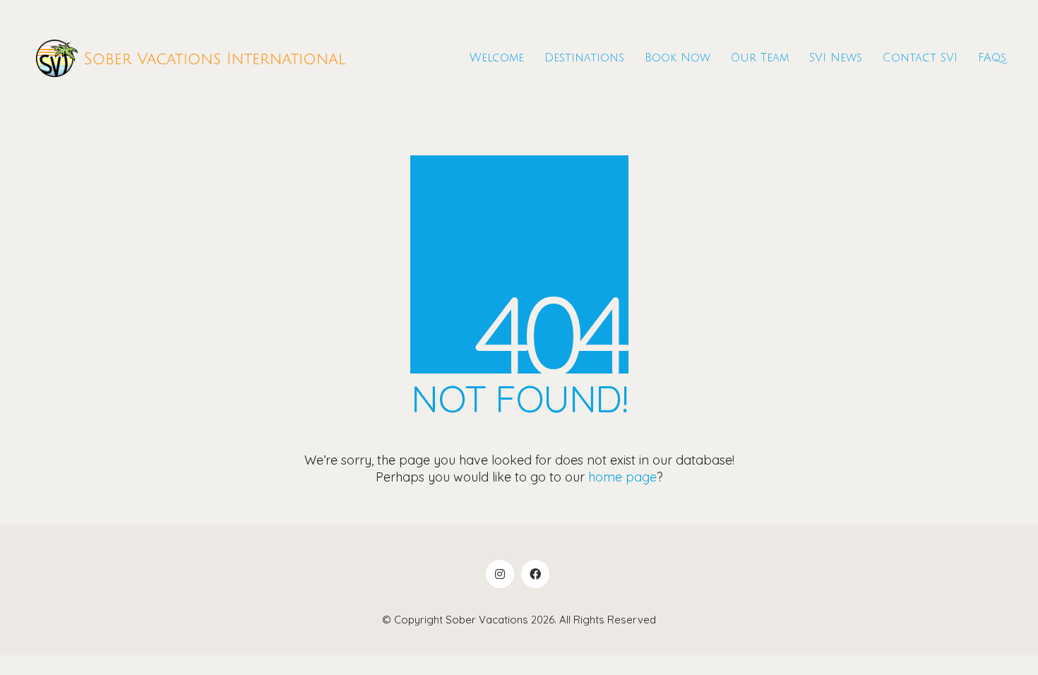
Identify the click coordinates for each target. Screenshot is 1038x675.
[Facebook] (535, 574)
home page (622, 477)
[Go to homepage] (191, 58)
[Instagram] (500, 574)
